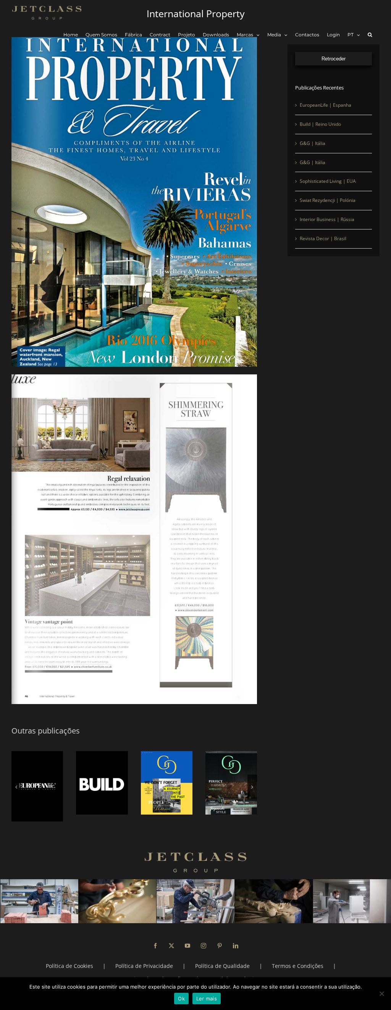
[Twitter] (171, 939)
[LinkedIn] (235, 939)
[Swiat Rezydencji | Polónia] (102, 783)
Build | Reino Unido (320, 124)
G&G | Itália (312, 143)
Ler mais (206, 998)
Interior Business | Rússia (327, 219)
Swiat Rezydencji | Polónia (327, 200)
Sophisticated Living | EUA (328, 181)
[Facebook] (155, 939)
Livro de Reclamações (158, 972)
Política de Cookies (69, 959)
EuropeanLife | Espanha (325, 105)
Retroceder (334, 59)
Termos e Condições (297, 959)
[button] (370, 35)
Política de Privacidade (144, 959)
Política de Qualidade (222, 959)
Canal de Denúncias (234, 972)
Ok (181, 998)
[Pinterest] (219, 939)
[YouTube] (187, 939)
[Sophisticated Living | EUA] (37, 783)
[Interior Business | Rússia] (166, 783)
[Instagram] (203, 939)
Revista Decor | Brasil (323, 238)
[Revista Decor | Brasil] (231, 783)
